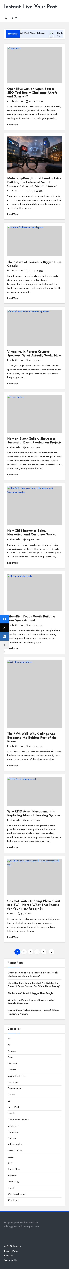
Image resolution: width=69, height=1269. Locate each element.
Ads (10, 1039)
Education (13, 1082)
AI (9, 1045)
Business (12, 1051)
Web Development (17, 1194)
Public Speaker (15, 1145)
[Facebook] (4, 619)
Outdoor (12, 1138)
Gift (10, 1101)
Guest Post (13, 1107)
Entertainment (15, 1088)
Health (11, 1113)
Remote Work (15, 1151)
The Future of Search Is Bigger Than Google (30, 993)
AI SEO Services (12, 1246)
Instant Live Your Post (30, 7)
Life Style (13, 1126)
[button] (51, 952)
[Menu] (17, 18)
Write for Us (10, 1260)
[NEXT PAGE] (51, 952)
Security (12, 1157)
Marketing (13, 1132)
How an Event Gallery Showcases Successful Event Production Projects (33, 1012)
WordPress (13, 1200)
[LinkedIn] (4, 636)
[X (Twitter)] (4, 627)
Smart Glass (14, 1169)
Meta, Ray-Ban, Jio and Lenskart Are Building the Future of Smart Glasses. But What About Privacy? (34, 182)
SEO (10, 1163)
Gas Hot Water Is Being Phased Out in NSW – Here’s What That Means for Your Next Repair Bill (33, 905)
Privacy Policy (11, 1251)
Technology (13, 1182)
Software (12, 1176)
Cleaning (12, 1070)
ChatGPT (12, 1064)
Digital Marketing (17, 1076)
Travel (11, 1188)
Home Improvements (18, 1120)
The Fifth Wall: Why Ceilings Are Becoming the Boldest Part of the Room (31, 737)
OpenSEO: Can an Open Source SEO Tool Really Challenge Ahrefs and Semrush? (32, 92)
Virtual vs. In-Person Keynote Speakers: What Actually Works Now (31, 1002)
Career (11, 1057)
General (11, 1095)
